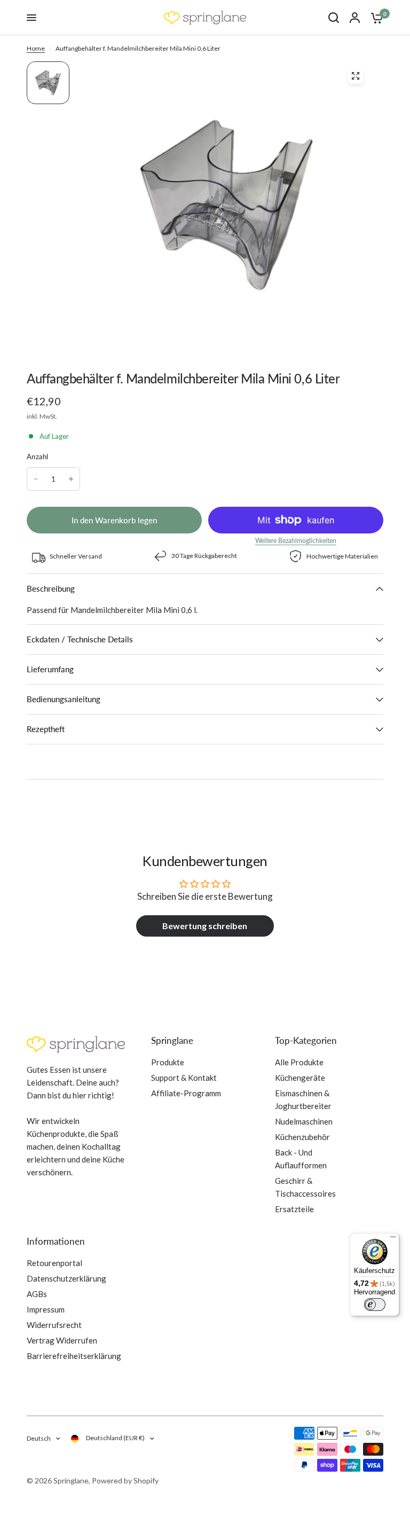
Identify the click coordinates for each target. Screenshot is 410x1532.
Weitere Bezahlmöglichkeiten (295, 541)
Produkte (167, 1062)
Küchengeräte (300, 1077)
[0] (374, 17)
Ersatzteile (294, 1209)
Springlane (172, 1040)
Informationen (56, 1241)
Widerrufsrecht (54, 1325)
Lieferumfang (50, 669)
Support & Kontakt (184, 1077)
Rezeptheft (46, 729)
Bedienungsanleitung (63, 699)
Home (36, 48)
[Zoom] (356, 76)
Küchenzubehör (302, 1137)
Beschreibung (51, 588)
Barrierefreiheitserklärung (74, 1356)
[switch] (374, 1304)
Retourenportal (54, 1263)
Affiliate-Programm (186, 1093)
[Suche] (333, 17)
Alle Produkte (299, 1062)
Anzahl (38, 456)
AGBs (37, 1294)
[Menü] (393, 1239)
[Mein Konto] (354, 17)
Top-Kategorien (306, 1040)
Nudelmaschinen (304, 1121)
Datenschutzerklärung (66, 1278)
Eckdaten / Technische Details (80, 639)
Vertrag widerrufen (62, 1340)
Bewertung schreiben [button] (204, 926)
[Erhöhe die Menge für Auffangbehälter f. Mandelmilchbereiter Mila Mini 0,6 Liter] (71, 479)
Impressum (46, 1309)
